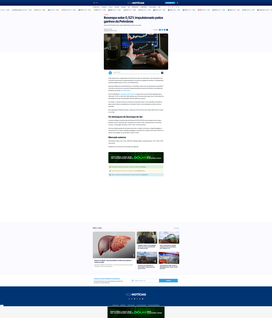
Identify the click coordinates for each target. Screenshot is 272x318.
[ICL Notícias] (136, 3)
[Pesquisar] (177, 2)
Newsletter (115, 305)
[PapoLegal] (160, 30)
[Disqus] (136, 198)
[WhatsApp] (162, 30)
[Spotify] (178, 7)
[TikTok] (176, 7)
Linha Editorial (131, 305)
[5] (169, 257)
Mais (159, 7)
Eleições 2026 (96, 7)
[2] (147, 237)
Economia (117, 7)
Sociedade (123, 7)
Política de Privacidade (153, 305)
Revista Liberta (152, 7)
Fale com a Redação (141, 305)
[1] (114, 244)
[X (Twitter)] (174, 7)
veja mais (176, 228)
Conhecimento (144, 7)
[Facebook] (170, 7)
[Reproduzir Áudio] (110, 72)
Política (110, 7)
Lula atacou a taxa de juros (127, 94)
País (129, 7)
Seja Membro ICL (170, 2)
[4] (147, 257)
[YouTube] (172, 7)
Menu (97, 2)
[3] (169, 237)
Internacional (135, 7)
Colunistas (104, 7)
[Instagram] (168, 7)
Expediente (123, 305)
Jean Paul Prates (125, 90)
